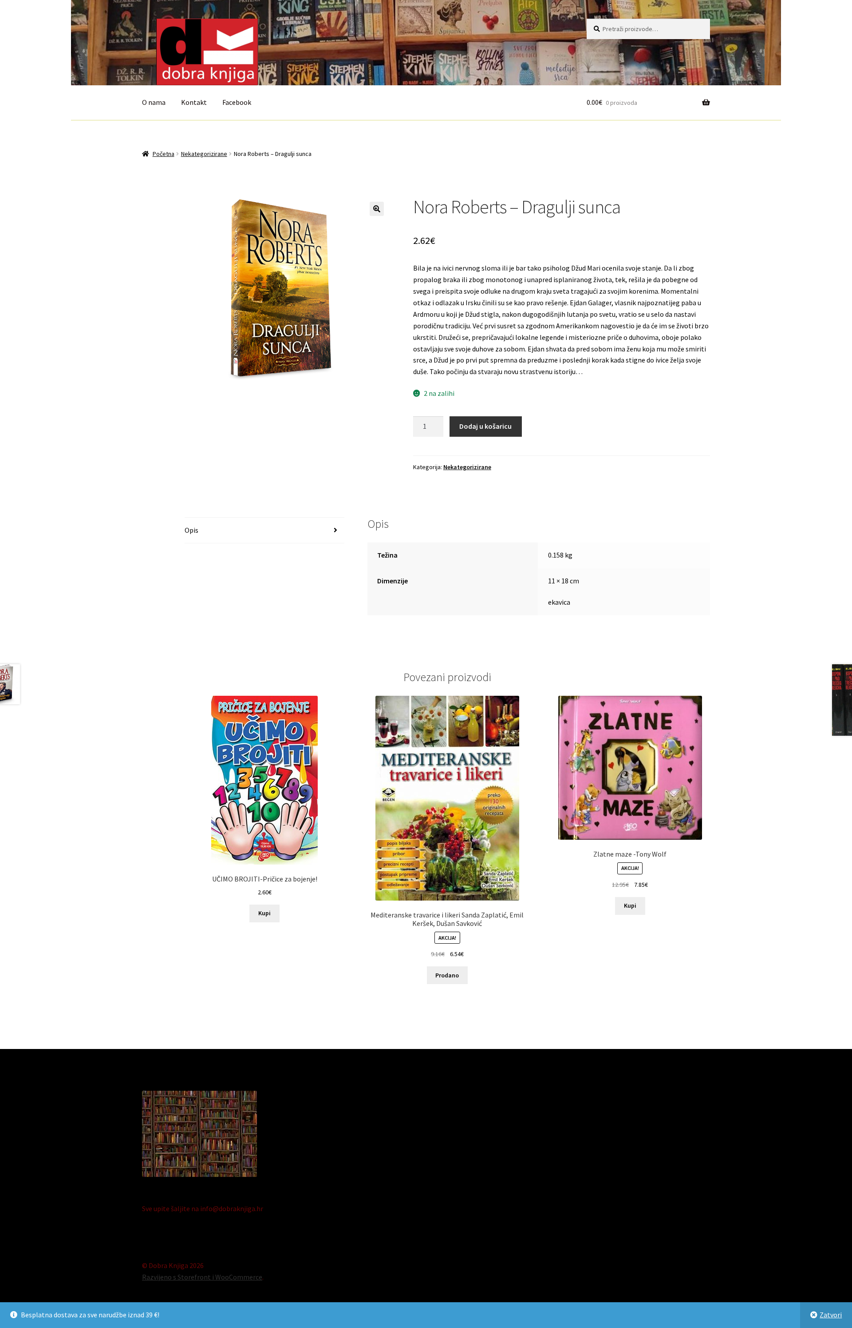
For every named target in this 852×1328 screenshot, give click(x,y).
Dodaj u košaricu (485, 426)
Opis (191, 530)
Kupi (264, 913)
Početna (163, 154)
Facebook (236, 102)
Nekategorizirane (204, 154)
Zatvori (831, 1314)
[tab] (264, 531)
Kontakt (194, 102)
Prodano (447, 975)
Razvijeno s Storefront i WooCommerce (202, 1276)
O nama (154, 102)
